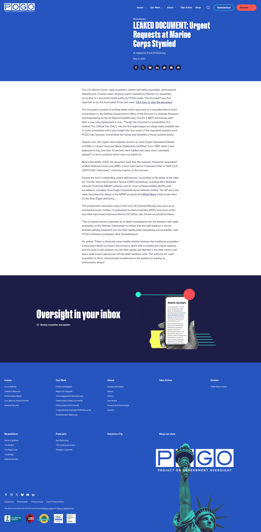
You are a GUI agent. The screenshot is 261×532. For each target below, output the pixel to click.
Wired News (149, 194)
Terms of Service (63, 508)
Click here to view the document (154, 102)
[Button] (208, 7)
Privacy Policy (48, 508)
